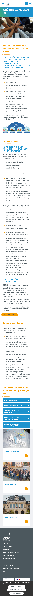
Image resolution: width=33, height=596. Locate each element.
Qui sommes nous (9, 565)
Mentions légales (9, 559)
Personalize (16, 593)
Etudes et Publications (11, 568)
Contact (6, 550)
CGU (4, 571)
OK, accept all (17, 586)
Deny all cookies (17, 590)
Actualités (7, 543)
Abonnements (8, 546)
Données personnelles (11, 553)
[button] (30, 3)
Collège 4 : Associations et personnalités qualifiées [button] (12, 425)
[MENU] (3, 2)
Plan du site (7, 562)
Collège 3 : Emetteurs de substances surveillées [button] (12, 418)
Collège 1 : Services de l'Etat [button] (13, 405)
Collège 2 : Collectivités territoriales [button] (11, 411)
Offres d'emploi (8, 556)
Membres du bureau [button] (10, 400)
